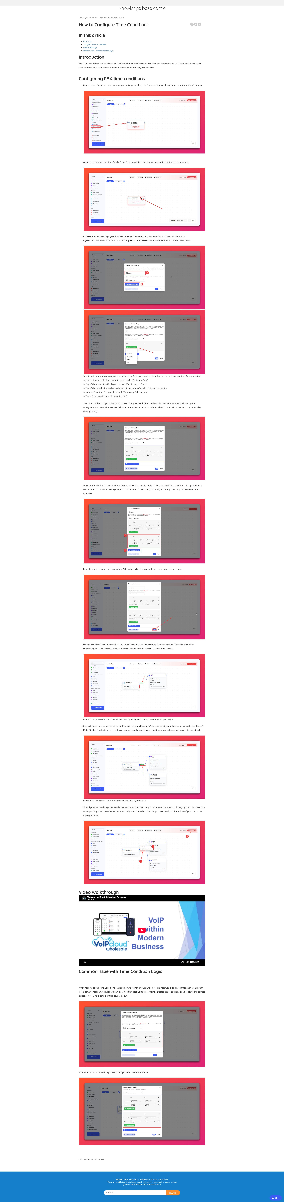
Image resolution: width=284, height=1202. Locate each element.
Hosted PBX (101, 17)
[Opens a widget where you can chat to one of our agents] (275, 1198)
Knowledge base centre (87, 17)
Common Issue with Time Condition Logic (98, 51)
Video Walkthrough (90, 47)
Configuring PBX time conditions (94, 44)
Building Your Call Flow (116, 17)
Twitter (195, 24)
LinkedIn (199, 24)
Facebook (192, 24)
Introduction (87, 41)
